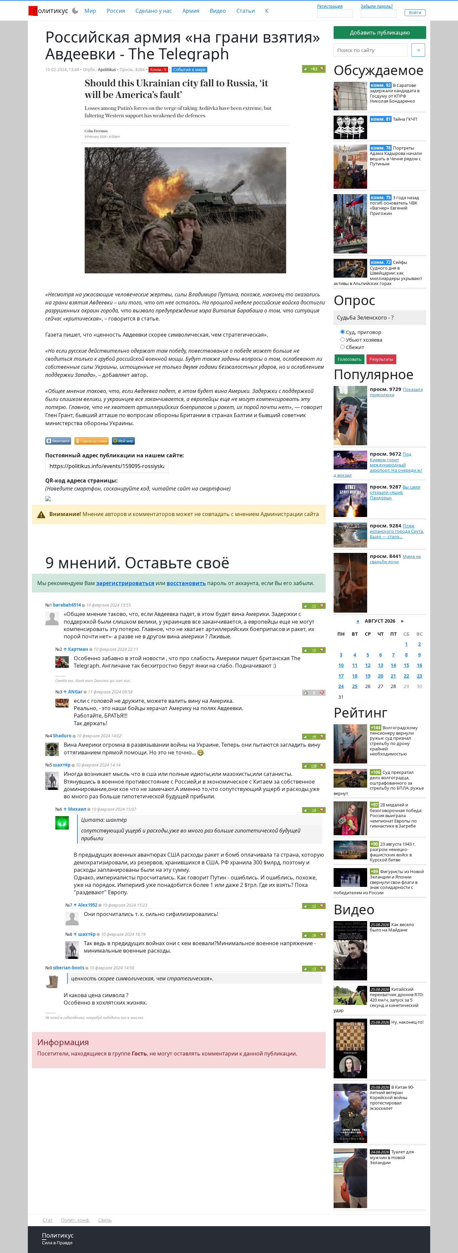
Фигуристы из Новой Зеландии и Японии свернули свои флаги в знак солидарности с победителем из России (379, 882)
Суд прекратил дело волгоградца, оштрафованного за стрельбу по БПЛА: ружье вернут (379, 782)
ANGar (75, 692)
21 (393, 676)
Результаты (381, 359)
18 (354, 676)
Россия (116, 10)
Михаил (77, 809)
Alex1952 (87, 905)
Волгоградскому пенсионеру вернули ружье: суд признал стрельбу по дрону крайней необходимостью (394, 741)
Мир (90, 10)
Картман (78, 649)
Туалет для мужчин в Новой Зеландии (392, 1157)
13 (380, 665)
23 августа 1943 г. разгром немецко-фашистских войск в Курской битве (392, 852)
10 (341, 665)
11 (354, 665)
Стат (48, 1220)
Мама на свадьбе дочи (395, 559)
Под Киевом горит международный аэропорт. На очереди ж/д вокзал (378, 464)
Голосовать (349, 359)
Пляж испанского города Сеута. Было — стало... (397, 531)
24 (341, 686)
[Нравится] (306, 69)
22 (406, 676)
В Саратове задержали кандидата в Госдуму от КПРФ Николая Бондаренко (394, 93)
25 (354, 686)
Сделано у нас (153, 10)
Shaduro (62, 736)
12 (367, 665)
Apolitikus (107, 69)
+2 (314, 906)
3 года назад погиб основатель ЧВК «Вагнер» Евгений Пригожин (394, 205)
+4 (314, 810)
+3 (314, 968)
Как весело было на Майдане (392, 927)
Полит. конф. (75, 1220)
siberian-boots (68, 968)
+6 (314, 736)
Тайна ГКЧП (405, 119)
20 (380, 676)
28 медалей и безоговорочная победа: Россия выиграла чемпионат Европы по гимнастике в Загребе (396, 815)
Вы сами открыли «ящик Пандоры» (395, 492)
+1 (314, 650)
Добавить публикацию (380, 32)
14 (393, 665)
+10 (314, 765)
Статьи (245, 10)
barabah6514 (67, 605)
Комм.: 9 (158, 69)
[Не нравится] (322, 69)
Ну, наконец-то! (407, 1022)
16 (419, 665)
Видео (218, 10)
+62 (314, 68)
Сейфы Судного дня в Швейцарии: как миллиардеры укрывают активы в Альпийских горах (378, 272)
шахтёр (61, 765)
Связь (105, 1220)
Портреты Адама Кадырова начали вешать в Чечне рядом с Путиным (396, 156)
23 (419, 676)
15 (406, 665)
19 (367, 676)
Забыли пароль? (377, 6)
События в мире (189, 69)
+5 (314, 606)
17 (341, 676)
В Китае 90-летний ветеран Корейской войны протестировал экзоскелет (392, 1097)
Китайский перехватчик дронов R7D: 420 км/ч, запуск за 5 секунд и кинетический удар (378, 999)
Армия (190, 10)
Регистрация (330, 6)
